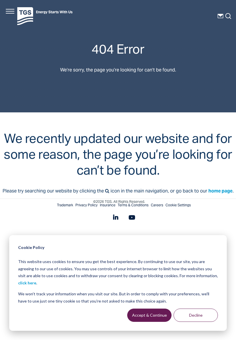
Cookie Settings (178, 205)
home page (220, 191)
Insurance (107, 205)
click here (27, 282)
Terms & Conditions (133, 205)
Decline (196, 315)
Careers (157, 205)
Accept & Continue (149, 315)
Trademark (65, 205)
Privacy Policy (86, 205)
